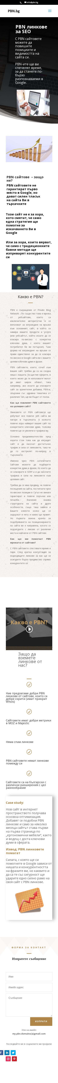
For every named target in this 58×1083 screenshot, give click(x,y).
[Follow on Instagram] (8, 1058)
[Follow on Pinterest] (14, 1058)
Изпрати (41, 1021)
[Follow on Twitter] (13, 1052)
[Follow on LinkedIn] (6, 1052)
